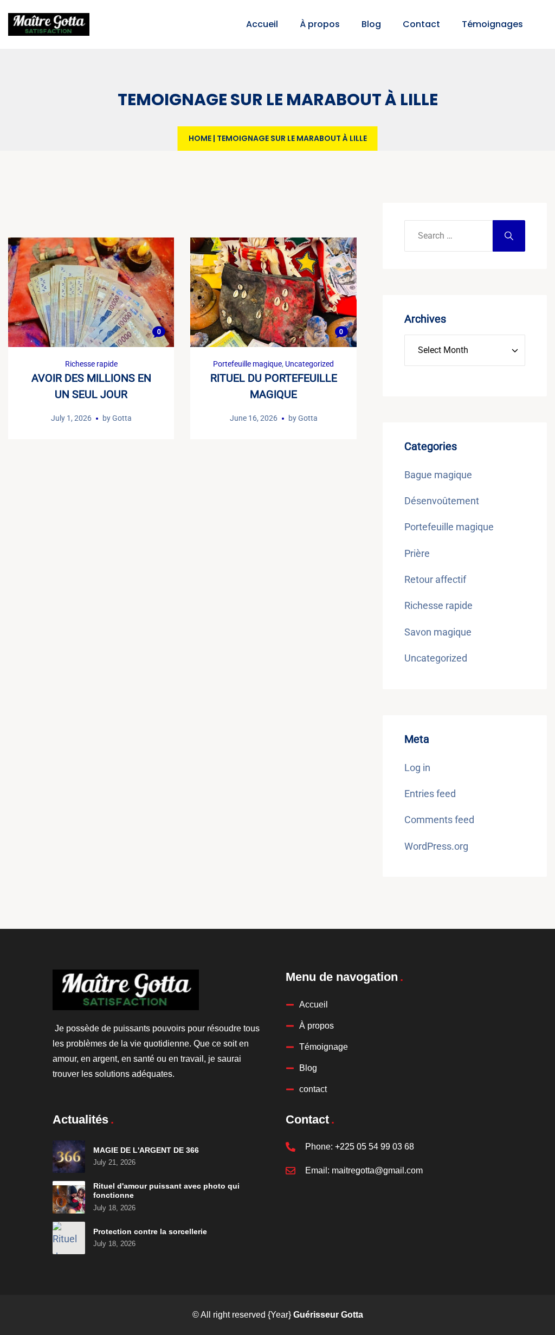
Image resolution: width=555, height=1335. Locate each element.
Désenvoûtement (441, 500)
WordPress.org (436, 846)
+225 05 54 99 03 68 (374, 1146)
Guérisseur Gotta (328, 1314)
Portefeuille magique (247, 364)
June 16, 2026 (254, 418)
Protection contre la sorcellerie (150, 1231)
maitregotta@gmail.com (377, 1170)
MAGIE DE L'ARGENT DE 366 (146, 1150)
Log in (417, 767)
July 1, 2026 (71, 418)
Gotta (122, 418)
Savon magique (438, 632)
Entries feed (430, 793)
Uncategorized (309, 364)
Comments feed (439, 819)
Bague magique (438, 474)
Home (200, 138)
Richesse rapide (91, 364)
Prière (417, 553)
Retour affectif (435, 579)
